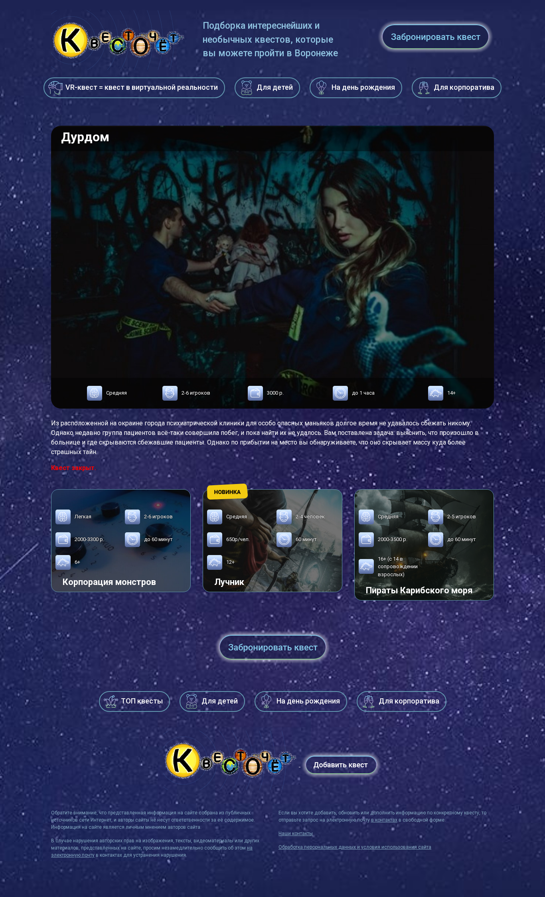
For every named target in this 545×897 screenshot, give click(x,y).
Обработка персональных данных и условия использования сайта (354, 847)
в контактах (384, 820)
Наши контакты (295, 833)
